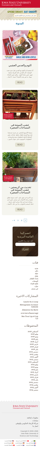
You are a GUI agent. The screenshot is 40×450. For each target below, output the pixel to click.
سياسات (35, 421)
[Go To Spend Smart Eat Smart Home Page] (16, 3)
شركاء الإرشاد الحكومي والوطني (27, 423)
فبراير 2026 (34, 347)
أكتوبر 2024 (34, 387)
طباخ (36, 276)
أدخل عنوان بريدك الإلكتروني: (25, 241)
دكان (36, 271)
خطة (36, 273)
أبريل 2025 (34, 372)
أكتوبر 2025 (34, 357)
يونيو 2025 (34, 367)
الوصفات (35, 281)
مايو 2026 (34, 339)
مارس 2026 (34, 344)
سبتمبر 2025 (33, 359)
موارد (36, 286)
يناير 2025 (34, 380)
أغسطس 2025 (33, 362)
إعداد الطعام (34, 279)
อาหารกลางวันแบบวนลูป (29, 313)
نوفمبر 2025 (34, 354)
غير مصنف (34, 289)
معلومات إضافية (32, 418)
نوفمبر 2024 (33, 385)
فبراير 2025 (34, 377)
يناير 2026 (34, 349)
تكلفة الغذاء (34, 284)
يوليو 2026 (34, 334)
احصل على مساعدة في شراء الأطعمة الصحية (25, 15)
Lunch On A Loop (30, 302)
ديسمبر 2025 (33, 352)
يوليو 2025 (34, 364)
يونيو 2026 (34, 337)
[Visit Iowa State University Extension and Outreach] (20, 407)
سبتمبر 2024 (33, 390)
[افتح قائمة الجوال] (36, 11)
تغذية (36, 268)
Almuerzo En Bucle (30, 310)
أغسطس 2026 (33, 331)
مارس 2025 (34, 375)
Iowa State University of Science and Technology (29, 434)
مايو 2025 (34, 370)
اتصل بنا (35, 426)
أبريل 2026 (34, 342)
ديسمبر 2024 (33, 382)
